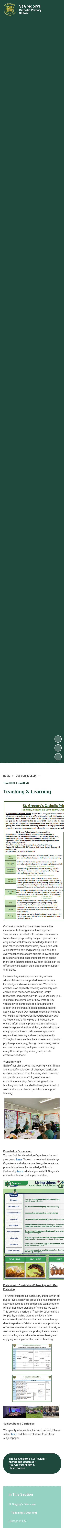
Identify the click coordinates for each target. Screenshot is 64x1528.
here (19, 1159)
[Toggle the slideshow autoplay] (58, 756)
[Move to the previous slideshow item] (58, 748)
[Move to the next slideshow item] (58, 739)
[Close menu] (56, 9)
